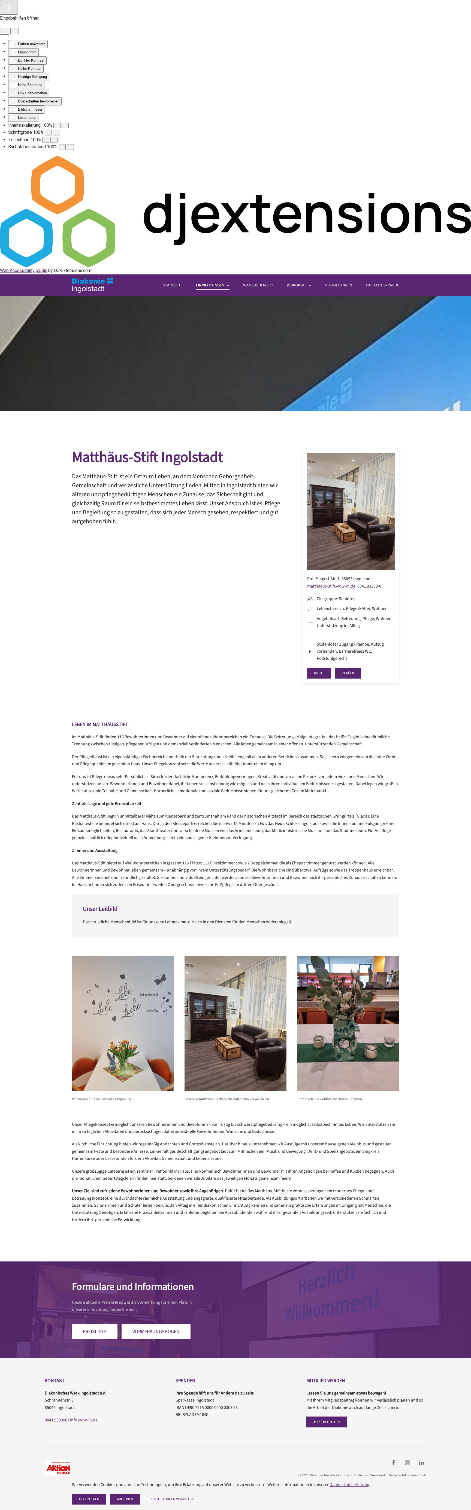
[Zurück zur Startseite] (92, 285)
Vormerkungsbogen (156, 1331)
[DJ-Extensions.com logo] (235, 211)
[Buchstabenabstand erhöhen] (70, 147)
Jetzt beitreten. (326, 1422)
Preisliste (95, 1331)
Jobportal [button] (296, 285)
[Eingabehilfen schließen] (14, 31)
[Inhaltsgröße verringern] (57, 125)
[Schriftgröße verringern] (48, 132)
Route (319, 673)
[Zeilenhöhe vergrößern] (54, 140)
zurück (348, 673)
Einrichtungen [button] (210, 285)
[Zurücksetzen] (4, 31)
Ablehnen (125, 1499)
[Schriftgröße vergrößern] (56, 132)
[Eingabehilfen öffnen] (8, 7)
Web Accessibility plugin (23, 270)
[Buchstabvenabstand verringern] (62, 147)
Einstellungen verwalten (172, 1499)
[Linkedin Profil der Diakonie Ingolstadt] (421, 1462)
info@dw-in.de (84, 1420)
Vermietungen (338, 285)
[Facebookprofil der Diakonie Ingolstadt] (393, 1462)
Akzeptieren (89, 1499)
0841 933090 (56, 1420)
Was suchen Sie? (258, 285)
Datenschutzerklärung (350, 1485)
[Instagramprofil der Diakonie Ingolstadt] (407, 1462)
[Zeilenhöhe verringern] (45, 140)
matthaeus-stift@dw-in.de (331, 586)
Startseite (172, 285)
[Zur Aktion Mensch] (58, 1468)
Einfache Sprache (382, 285)
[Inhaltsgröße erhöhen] (65, 125)
